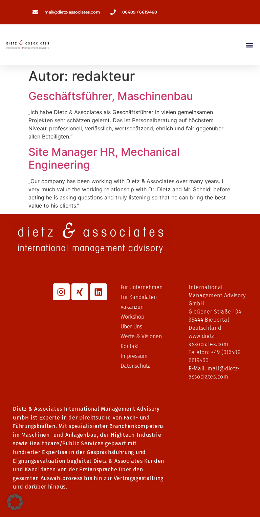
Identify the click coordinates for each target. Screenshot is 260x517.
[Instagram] (61, 291)
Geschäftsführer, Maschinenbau (110, 96)
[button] (249, 44)
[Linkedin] (98, 291)
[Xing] (79, 291)
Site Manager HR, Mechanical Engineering (104, 158)
